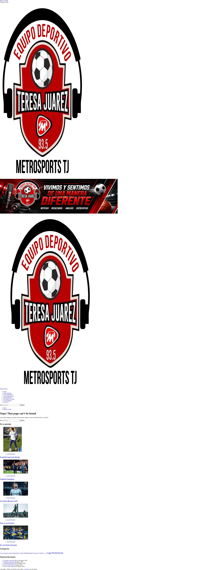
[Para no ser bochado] (15, 517)
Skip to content (4, 0)
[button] (4, 389)
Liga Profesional (7, 397)
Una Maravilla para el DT (9, 501)
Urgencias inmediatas (7, 479)
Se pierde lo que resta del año (10, 457)
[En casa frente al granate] (15, 539)
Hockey (45, 553)
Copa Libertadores (8, 394)
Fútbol (41, 553)
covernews (27, 569)
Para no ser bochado (7, 523)
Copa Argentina (7, 393)
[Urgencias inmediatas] (15, 473)
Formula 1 (6, 402)
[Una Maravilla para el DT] (15, 495)
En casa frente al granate (8, 545)
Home (5, 391)
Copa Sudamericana (8, 396)
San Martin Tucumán (8, 399)
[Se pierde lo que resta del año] (12, 451)
